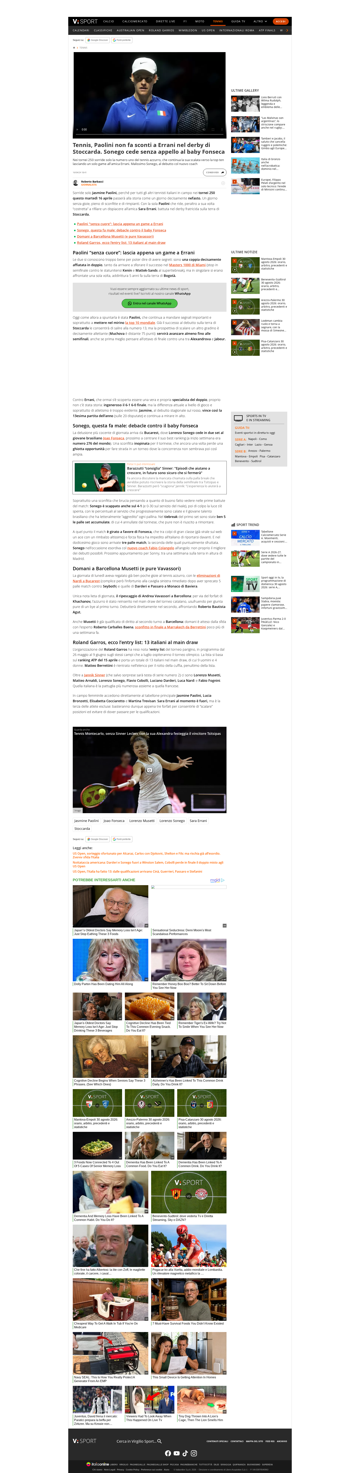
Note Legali (109, 1470)
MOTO (200, 21)
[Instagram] (194, 1455)
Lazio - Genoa (263, 444)
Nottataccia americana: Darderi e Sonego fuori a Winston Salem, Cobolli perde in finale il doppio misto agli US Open (148, 864)
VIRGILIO (123, 1465)
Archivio (282, 1441)
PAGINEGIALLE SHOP (158, 1465)
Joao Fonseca (113, 438)
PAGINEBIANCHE (188, 1465)
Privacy (120, 1470)
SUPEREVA (267, 1465)
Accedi (281, 21)
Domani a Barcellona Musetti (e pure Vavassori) (115, 236)
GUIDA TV (238, 21)
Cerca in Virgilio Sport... (137, 1441)
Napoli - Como (257, 439)
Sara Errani (198, 820)
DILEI (216, 1465)
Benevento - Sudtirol (248, 461)
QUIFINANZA (239, 1465)
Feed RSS (270, 1441)
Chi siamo (97, 1470)
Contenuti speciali (217, 1441)
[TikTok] (185, 1455)
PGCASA (174, 1465)
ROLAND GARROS (161, 30)
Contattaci (237, 1441)
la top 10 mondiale (140, 322)
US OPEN (208, 30)
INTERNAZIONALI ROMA (236, 30)
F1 (185, 21)
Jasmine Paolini (86, 820)
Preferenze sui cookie (151, 1470)
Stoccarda (82, 828)
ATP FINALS (267, 30)
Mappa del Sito (254, 1441)
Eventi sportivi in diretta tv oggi (255, 433)
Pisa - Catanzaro (270, 456)
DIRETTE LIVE (165, 21)
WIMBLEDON (188, 30)
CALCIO (108, 21)
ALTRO (258, 21)
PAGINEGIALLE (137, 1465)
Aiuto (166, 1470)
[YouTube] (177, 1455)
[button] (287, 30)
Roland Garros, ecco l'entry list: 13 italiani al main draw (121, 242)
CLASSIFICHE (103, 30)
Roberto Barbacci (92, 181)
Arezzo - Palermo (259, 451)
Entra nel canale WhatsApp (152, 303)
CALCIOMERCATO (134, 21)
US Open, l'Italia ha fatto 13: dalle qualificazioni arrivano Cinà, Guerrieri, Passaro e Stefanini (137, 871)
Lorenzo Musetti (142, 820)
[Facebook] (168, 1455)
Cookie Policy (132, 1470)
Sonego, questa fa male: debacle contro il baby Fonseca (121, 230)
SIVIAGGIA (225, 1465)
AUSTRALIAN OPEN (130, 30)
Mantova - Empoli (246, 456)
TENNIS (218, 21)
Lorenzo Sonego (172, 820)
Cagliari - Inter (244, 444)
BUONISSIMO (253, 1465)
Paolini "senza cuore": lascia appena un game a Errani (120, 224)
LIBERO (114, 1465)
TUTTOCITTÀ (205, 1465)
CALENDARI (81, 30)
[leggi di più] (223, 183)
